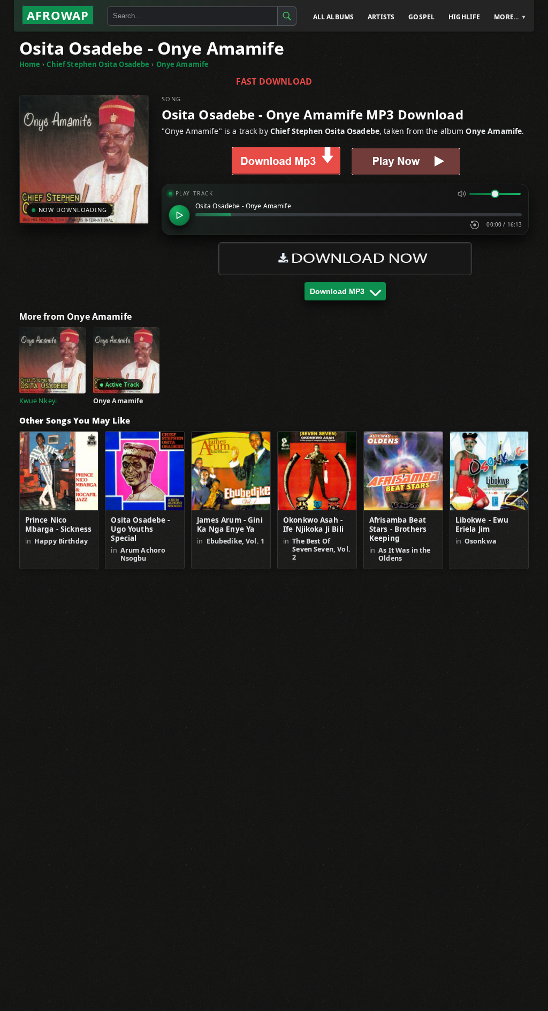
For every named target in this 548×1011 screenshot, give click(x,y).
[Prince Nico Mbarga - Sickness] (59, 471)
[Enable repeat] (474, 225)
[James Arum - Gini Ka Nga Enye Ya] (231, 471)
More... (506, 16)
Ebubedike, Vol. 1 (236, 541)
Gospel (421, 16)
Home (30, 64)
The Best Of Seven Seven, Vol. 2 (321, 549)
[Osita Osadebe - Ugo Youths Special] (144, 471)
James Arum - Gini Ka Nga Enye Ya (230, 525)
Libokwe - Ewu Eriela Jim (482, 525)
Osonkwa (481, 541)
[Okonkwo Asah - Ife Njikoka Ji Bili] (317, 471)
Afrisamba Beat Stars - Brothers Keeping (398, 529)
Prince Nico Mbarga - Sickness (58, 525)
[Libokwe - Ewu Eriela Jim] (489, 471)
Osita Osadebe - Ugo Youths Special (140, 529)
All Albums (333, 16)
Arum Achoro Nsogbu (143, 554)
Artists (381, 16)
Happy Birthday (61, 541)
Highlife (464, 16)
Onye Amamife (182, 64)
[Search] (286, 16)
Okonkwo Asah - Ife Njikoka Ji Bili (313, 525)
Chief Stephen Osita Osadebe (98, 64)
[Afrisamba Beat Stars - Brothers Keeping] (403, 471)
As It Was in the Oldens (404, 554)
